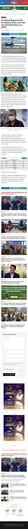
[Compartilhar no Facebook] (5, 34)
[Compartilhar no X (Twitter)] (14, 34)
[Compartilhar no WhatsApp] (22, 34)
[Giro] (14, 2)
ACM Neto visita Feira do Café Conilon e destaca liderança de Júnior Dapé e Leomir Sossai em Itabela (13, 260)
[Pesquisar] (26, 2)
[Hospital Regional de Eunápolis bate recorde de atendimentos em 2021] (14, 45)
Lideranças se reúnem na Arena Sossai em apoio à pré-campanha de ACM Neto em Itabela (13, 326)
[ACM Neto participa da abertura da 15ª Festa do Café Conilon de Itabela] (14, 271)
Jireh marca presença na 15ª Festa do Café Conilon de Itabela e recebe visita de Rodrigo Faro (14, 215)
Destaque (4, 17)
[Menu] (2, 2)
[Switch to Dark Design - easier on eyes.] (24, 2)
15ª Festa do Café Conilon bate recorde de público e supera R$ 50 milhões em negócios (18, 485)
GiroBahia (7, 30)
